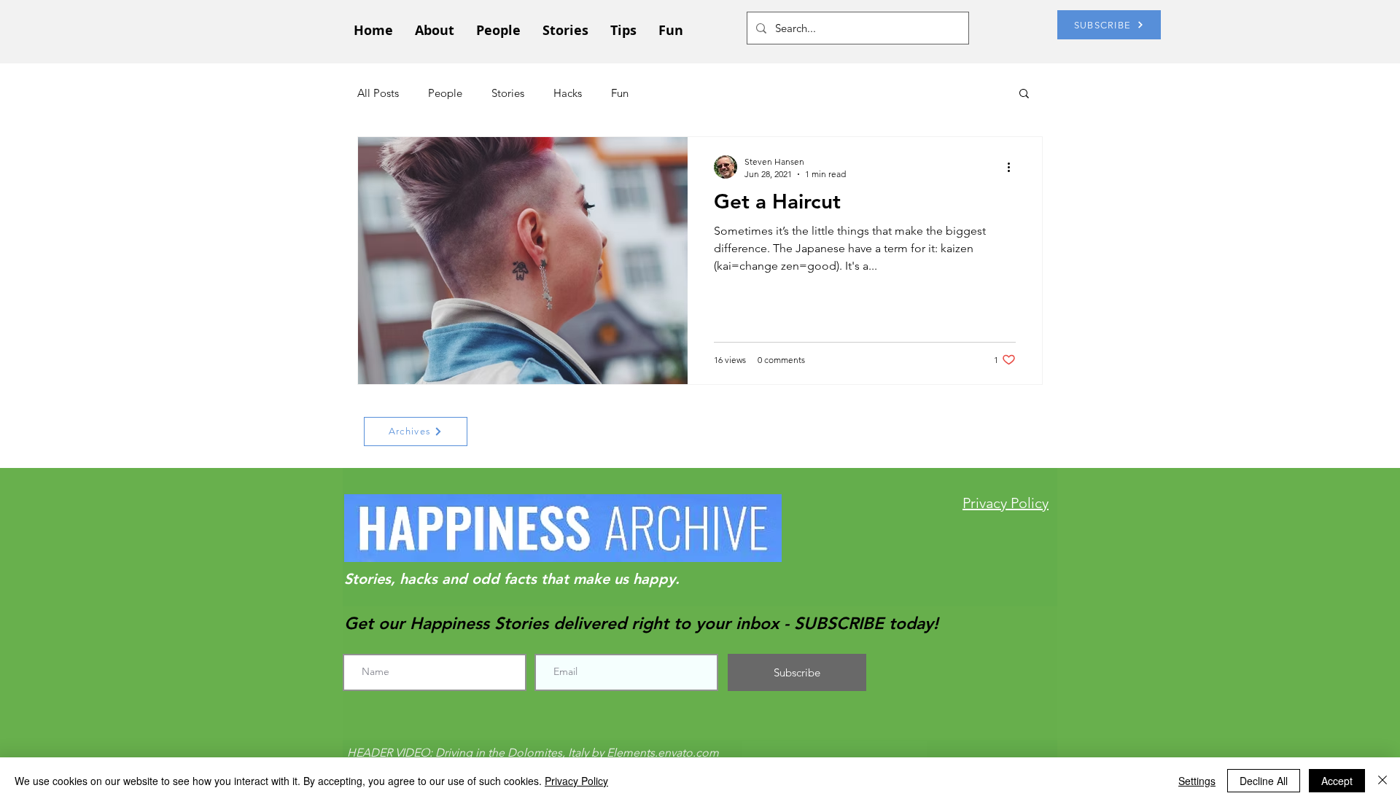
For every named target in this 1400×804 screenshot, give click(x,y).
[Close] (1382, 780)
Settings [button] (1197, 780)
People (445, 93)
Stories (507, 93)
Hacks (567, 93)
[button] (1024, 94)
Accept (1337, 780)
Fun (620, 93)
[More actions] (1013, 167)
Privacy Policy (576, 780)
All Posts (378, 93)
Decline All (1264, 780)
